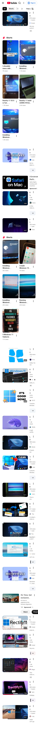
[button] (22, 607)
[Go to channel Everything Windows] (30, 23)
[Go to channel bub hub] (31, 160)
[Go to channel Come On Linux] (31, 554)
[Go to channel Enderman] (31, 379)
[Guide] (3, 3)
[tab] (5, 8)
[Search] (19, 3)
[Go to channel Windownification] (30, 447)
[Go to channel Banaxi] (31, 203)
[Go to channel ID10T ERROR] (31, 400)
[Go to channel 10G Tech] (31, 716)
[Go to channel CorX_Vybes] (31, 494)
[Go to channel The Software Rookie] (30, 534)
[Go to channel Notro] (31, 467)
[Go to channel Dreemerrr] (31, 229)
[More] (33, 170)
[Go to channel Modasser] (31, 427)
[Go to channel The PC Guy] (31, 514)
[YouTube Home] (11, 3)
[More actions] (16, 67)
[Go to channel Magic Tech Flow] (30, 669)
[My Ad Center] (34, 595)
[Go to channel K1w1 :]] (31, 360)
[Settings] (23, 3)
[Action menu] (33, 13)
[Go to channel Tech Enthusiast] (30, 692)
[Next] (22, 9)
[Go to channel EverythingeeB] (31, 627)
